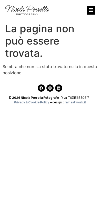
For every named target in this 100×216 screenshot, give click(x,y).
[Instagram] (50, 88)
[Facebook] (41, 88)
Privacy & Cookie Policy (31, 102)
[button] (78, 10)
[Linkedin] (58, 88)
